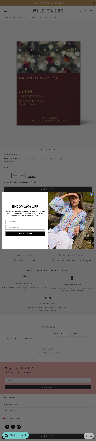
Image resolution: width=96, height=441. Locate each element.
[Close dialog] (91, 194)
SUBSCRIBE (25, 234)
